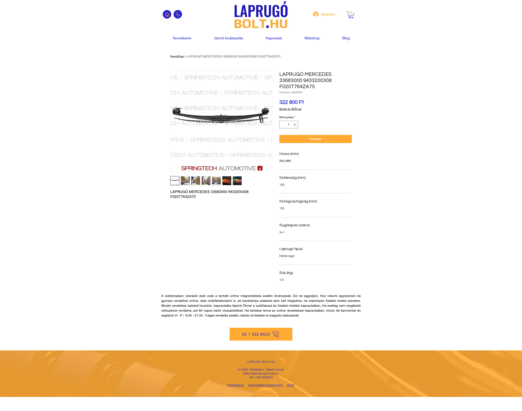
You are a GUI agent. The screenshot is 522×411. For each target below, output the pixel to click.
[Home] (167, 14)
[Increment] (294, 124)
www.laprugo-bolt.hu (265, 373)
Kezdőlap (177, 56)
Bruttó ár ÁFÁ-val (290, 109)
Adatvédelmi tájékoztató (265, 385)
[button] (351, 14)
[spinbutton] (288, 124)
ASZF (290, 385)
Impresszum (235, 385)
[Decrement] (282, 124)
